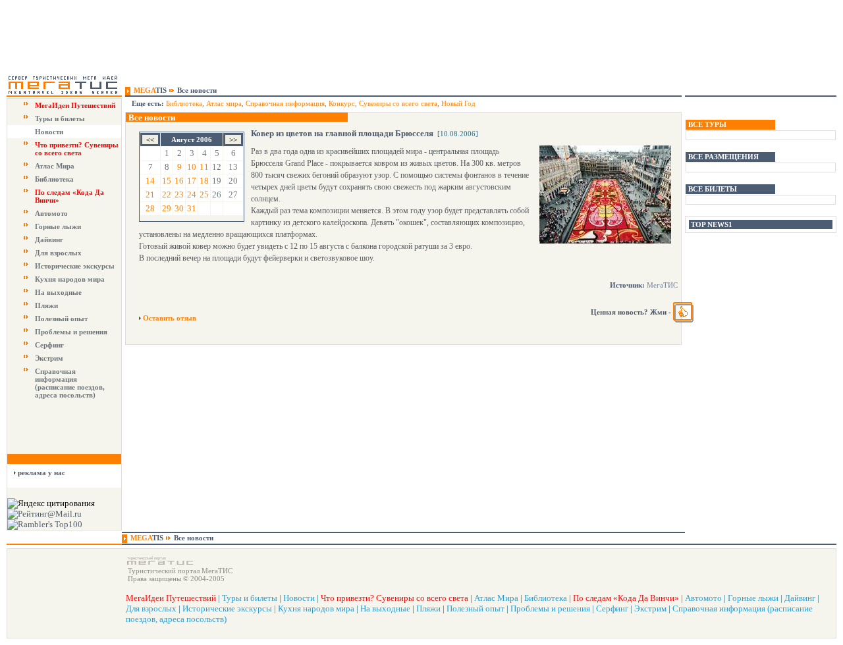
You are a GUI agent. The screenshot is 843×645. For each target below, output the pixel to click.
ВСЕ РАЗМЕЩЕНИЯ (723, 157)
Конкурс (342, 103)
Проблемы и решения (71, 332)
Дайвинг (49, 240)
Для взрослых (58, 253)
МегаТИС (662, 285)
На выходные (58, 292)
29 (166, 208)
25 (204, 194)
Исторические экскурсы (75, 266)
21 (150, 194)
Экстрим (49, 358)
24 (191, 194)
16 (179, 181)
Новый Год (458, 103)
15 (166, 181)
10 (191, 167)
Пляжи (46, 305)
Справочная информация (285, 103)
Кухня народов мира (70, 279)
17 (191, 181)
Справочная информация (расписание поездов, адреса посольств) (70, 383)
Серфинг (49, 345)
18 (204, 181)
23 (179, 194)
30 (179, 208)
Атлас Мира (54, 166)
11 (204, 167)
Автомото (51, 213)
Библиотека (54, 179)
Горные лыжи (58, 226)
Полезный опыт (61, 318)
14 (150, 181)
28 (150, 208)
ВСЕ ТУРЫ (707, 124)
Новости (49, 132)
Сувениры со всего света (398, 103)
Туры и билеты (60, 118)
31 (191, 208)
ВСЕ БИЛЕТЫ (712, 189)
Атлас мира (224, 103)
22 (166, 194)
